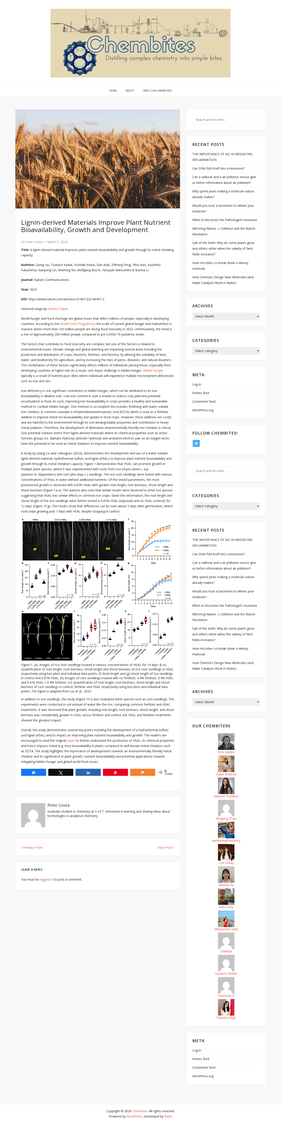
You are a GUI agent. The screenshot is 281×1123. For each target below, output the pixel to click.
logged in (46, 879)
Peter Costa (34, 242)
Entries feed (200, 393)
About (130, 90)
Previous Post (32, 847)
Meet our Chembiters (157, 90)
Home (113, 90)
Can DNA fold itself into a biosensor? (218, 168)
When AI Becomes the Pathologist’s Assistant (224, 220)
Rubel (168, 1116)
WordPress (134, 1116)
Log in (196, 384)
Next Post (165, 847)
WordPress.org (202, 410)
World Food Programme (77, 324)
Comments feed (203, 401)
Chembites (139, 1111)
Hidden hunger (153, 370)
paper (71, 740)
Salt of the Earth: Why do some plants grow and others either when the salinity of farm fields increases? (223, 248)
